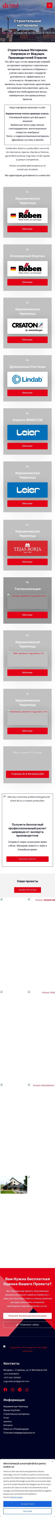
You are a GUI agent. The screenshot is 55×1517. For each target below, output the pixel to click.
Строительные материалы (16, 1414)
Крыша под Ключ (11, 1410)
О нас (6, 1417)
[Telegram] (20, 1390)
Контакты (8, 1425)
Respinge (27, 1511)
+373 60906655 (11, 1373)
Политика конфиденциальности (19, 1432)
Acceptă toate (27, 1504)
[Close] (52, 1461)
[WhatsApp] (27, 1390)
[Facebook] (5, 1390)
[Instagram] (12, 1390)
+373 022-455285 (12, 1377)
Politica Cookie (16, 1497)
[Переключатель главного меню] (49, 5)
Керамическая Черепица (15, 1406)
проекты (7, 1421)
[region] (27, 1488)
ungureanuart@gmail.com (16, 1381)
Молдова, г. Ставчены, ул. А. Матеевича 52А (25, 1370)
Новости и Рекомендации (16, 1429)
